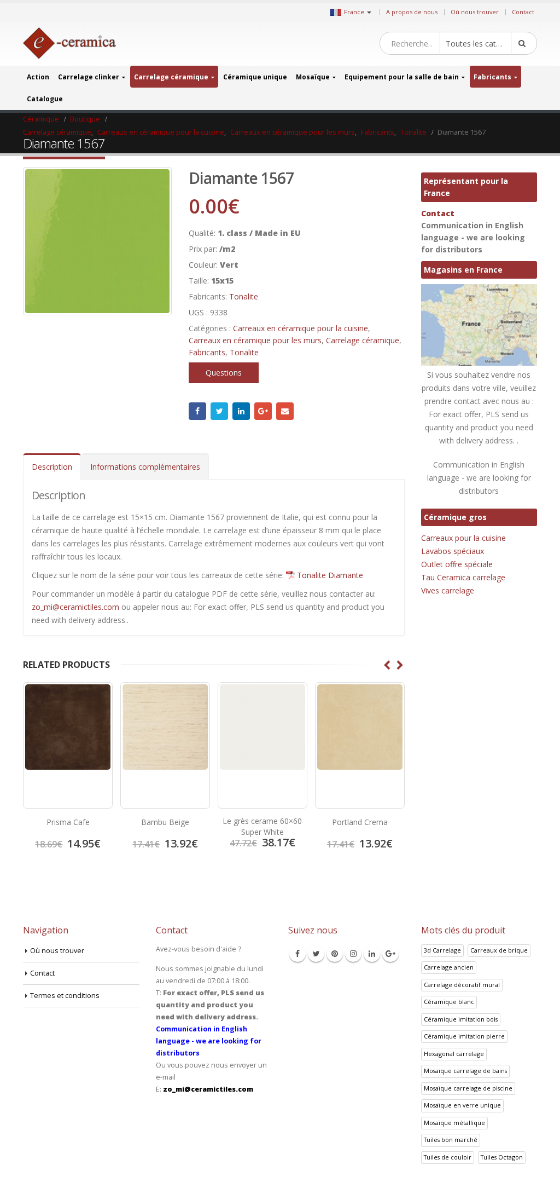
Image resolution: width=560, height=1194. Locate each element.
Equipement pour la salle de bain (402, 77)
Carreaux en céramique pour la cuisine (300, 328)
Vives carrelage (447, 590)
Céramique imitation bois (461, 1019)
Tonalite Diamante (330, 575)
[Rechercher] (523, 43)
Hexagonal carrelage (454, 1053)
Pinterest (334, 953)
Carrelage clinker (88, 77)
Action (38, 77)
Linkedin (372, 953)
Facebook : (197, 411)
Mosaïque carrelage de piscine (468, 1088)
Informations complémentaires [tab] (145, 467)
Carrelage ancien (449, 967)
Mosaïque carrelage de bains (465, 1070)
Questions (224, 372)
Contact (523, 12)
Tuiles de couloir (447, 1157)
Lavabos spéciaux (452, 551)
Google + (263, 411)
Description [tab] (52, 467)
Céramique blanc (449, 1001)
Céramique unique (255, 77)
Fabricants (492, 77)
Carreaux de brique (499, 950)
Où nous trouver (475, 12)
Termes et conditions (65, 995)
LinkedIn (241, 411)
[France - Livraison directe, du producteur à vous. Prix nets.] (69, 43)
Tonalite (243, 296)
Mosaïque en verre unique (462, 1105)
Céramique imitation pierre (464, 1036)
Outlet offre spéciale (457, 564)
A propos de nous (412, 12)
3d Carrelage (442, 950)
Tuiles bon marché (450, 1139)
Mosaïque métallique (454, 1122)
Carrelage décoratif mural (462, 984)
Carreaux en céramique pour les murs (255, 340)
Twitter (219, 411)
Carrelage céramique (171, 77)
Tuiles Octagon (502, 1157)
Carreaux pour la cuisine (463, 538)
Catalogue (45, 98)
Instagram (353, 953)
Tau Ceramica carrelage (463, 577)
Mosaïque (313, 77)
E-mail (285, 411)
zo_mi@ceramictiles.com (75, 607)
